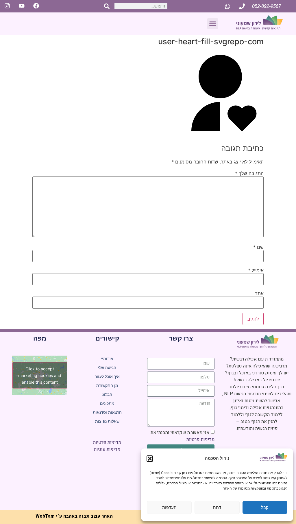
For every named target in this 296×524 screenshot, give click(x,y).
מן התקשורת (107, 385)
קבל (265, 507)
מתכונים (107, 403)
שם (258, 247)
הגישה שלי (107, 367)
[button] (150, 459)
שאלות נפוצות (107, 421)
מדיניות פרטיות (200, 439)
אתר (259, 293)
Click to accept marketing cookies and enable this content (39, 375)
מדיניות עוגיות (107, 449)
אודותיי (107, 358)
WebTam (45, 516)
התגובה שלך (249, 173)
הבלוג (107, 394)
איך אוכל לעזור (107, 376)
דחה (217, 507)
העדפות (169, 507)
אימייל (256, 270)
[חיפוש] (106, 6)
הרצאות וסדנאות (107, 412)
